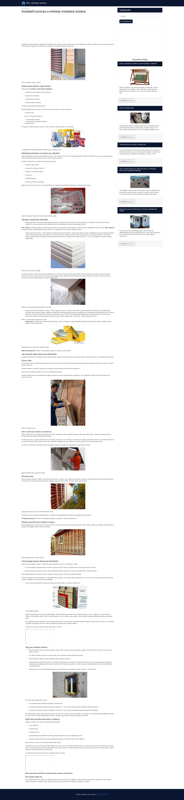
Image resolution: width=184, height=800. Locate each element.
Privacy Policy (104, 794)
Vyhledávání (126, 21)
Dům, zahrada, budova (35, 3)
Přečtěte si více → (127, 100)
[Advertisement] (68, 27)
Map (97, 794)
